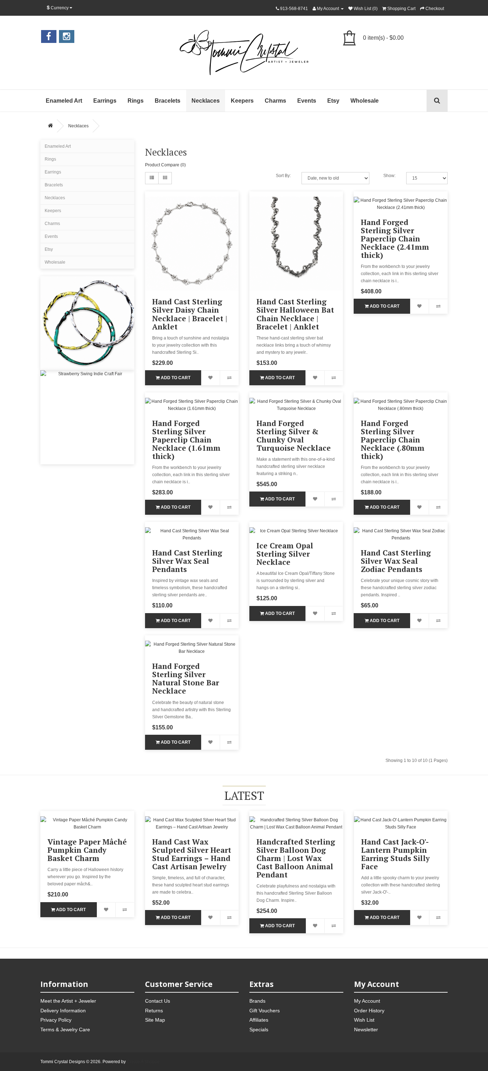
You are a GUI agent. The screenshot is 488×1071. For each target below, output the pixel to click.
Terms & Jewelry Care (65, 1029)
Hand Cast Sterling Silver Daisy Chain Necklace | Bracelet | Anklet (189, 314)
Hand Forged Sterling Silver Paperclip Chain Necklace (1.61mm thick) (186, 439)
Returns (154, 1010)
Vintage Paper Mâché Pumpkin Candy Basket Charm (87, 850)
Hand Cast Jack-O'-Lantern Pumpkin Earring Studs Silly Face (395, 854)
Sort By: (283, 175)
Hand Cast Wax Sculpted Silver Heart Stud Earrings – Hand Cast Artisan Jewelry (191, 854)
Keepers (242, 101)
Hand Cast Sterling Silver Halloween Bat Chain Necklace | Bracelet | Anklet (295, 314)
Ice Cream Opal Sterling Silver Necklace (285, 554)
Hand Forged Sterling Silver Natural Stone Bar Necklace (185, 678)
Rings (136, 101)
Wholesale (364, 101)
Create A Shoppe (143, 1061)
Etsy (333, 101)
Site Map (155, 1020)
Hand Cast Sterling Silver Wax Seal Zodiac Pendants (396, 561)
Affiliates (258, 1020)
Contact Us (157, 1001)
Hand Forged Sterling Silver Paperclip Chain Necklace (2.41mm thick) (395, 238)
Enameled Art (64, 101)
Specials (258, 1029)
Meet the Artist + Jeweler (68, 1001)
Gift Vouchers (264, 1010)
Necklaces (205, 101)
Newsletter (366, 1029)
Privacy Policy (55, 1020)
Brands (257, 1001)
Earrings (104, 101)
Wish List (364, 1020)
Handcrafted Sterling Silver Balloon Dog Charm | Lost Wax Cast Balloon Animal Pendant (296, 858)
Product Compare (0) (165, 164)
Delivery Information (63, 1010)
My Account (367, 1001)
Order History (369, 1010)
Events (306, 101)
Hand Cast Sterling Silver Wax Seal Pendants (187, 561)
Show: (389, 175)
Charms (275, 101)
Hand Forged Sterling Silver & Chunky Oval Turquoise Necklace (294, 435)
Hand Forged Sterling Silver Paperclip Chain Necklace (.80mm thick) (392, 439)
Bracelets (167, 101)
